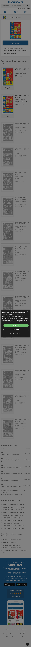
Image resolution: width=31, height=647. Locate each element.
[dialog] (15, 323)
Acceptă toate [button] (16, 325)
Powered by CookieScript (22, 336)
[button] (15, 333)
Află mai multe (21, 322)
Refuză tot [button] (16, 329)
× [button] (27, 311)
